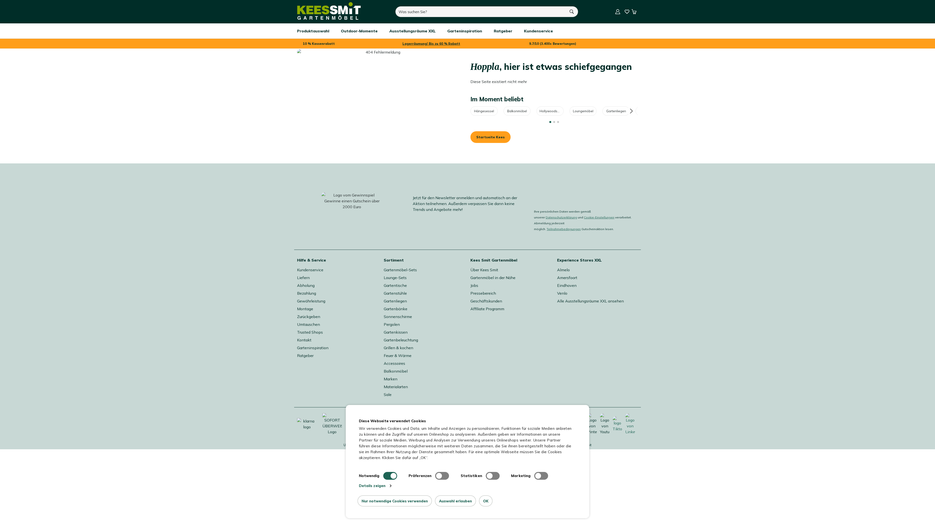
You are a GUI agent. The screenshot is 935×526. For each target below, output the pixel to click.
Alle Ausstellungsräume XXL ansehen (590, 301)
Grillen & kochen (398, 347)
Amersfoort (567, 277)
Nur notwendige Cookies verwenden (395, 501)
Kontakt (304, 340)
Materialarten (396, 386)
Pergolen (392, 324)
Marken (390, 378)
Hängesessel (484, 111)
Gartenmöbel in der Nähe (492, 277)
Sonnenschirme (398, 316)
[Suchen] (572, 11)
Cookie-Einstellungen (599, 217)
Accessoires (394, 363)
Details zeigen (372, 485)
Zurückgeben (308, 316)
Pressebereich (483, 293)
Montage (305, 308)
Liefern (303, 277)
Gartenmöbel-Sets (400, 269)
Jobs (474, 285)
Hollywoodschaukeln (552, 111)
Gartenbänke (395, 308)
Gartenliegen (616, 111)
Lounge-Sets (395, 277)
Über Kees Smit (484, 269)
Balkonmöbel (517, 111)
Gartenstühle (395, 293)
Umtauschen (308, 324)
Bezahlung (306, 293)
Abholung (306, 285)
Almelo (563, 269)
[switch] (442, 476)
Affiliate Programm (487, 308)
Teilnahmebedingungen (564, 229)
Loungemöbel (583, 111)
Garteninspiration (312, 347)
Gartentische (395, 285)
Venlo (562, 293)
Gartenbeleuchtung (401, 340)
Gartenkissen (396, 332)
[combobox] (480, 11)
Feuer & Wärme (397, 355)
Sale (388, 394)
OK (485, 501)
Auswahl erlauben (455, 501)
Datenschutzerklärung (561, 217)
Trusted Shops (310, 332)
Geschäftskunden (486, 301)
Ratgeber (305, 355)
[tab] (550, 122)
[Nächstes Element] (631, 111)
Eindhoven (567, 285)
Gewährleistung (311, 301)
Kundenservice (310, 269)
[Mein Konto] (618, 12)
